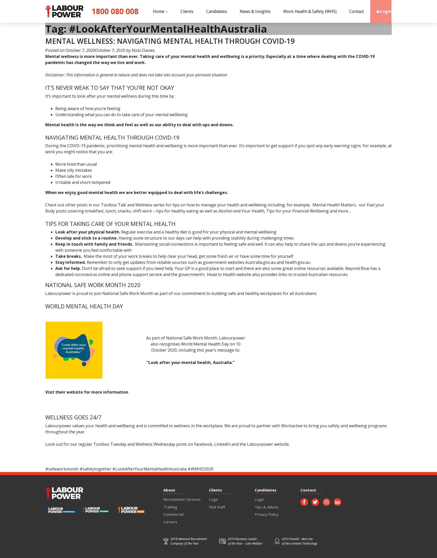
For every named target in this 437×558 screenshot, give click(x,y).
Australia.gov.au (261, 262)
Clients (187, 11)
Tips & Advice (266, 506)
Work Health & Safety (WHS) (310, 11)
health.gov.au (297, 262)
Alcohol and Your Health (241, 211)
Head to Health (221, 274)
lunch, (111, 211)
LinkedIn (222, 444)
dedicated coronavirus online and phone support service (109, 274)
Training (170, 506)
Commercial (173, 514)
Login (385, 11)
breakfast (94, 211)
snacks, (125, 211)
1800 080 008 (115, 11)
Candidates (216, 11)
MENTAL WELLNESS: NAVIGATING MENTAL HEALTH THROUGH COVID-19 (170, 41)
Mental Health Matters (334, 205)
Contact (356, 11)
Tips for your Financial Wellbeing (297, 211)
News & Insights (255, 11)
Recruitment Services (182, 499)
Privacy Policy (266, 514)
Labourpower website (268, 444)
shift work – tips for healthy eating (166, 211)
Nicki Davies (143, 50)
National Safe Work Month (127, 293)
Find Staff (217, 506)
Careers (170, 521)
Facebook (203, 444)
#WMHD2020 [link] (200, 469)
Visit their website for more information (86, 392)
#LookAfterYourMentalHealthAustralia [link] (149, 469)
